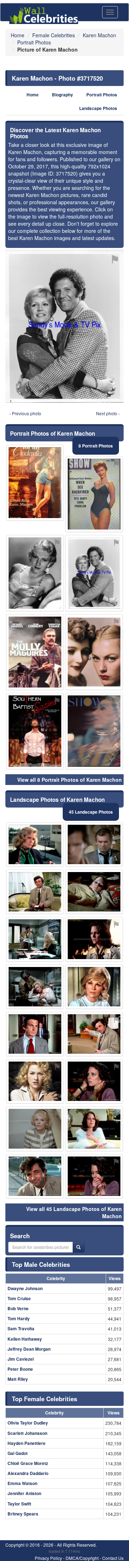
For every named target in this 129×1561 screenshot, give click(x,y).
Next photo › (108, 413)
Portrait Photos (101, 95)
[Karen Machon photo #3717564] (35, 731)
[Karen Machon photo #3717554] (94, 939)
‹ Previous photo (25, 413)
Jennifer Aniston (24, 1493)
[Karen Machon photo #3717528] (94, 986)
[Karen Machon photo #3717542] (94, 1176)
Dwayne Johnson (25, 1288)
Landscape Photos (98, 108)
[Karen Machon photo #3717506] (94, 892)
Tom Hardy (19, 1318)
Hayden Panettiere (27, 1443)
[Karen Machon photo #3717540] (94, 1034)
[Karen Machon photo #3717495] (35, 573)
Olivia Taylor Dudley (28, 1422)
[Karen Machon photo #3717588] (35, 1128)
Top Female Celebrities (44, 1398)
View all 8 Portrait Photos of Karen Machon (69, 779)
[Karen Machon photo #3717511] (94, 731)
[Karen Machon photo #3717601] (35, 892)
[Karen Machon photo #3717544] (35, 844)
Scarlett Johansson (27, 1433)
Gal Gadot (18, 1453)
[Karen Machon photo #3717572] (35, 652)
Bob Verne (18, 1308)
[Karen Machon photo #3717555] (35, 1034)
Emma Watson (22, 1483)
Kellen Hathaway (25, 1339)
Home (33, 95)
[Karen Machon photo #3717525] (35, 1176)
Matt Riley (18, 1379)
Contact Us (113, 1558)
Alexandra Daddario (28, 1473)
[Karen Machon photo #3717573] (94, 1081)
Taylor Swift (19, 1503)
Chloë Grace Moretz (28, 1463)
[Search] (78, 1247)
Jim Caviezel (21, 1359)
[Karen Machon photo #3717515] (35, 1081)
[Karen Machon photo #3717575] (94, 652)
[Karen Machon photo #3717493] (35, 483)
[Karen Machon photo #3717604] (35, 939)
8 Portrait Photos (95, 445)
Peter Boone (20, 1369)
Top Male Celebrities (41, 1264)
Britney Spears (23, 1513)
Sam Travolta (21, 1328)
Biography (62, 95)
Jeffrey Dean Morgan (29, 1349)
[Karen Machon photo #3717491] (35, 986)
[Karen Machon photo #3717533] (94, 844)
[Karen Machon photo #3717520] (94, 573)
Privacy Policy (48, 1558)
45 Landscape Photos (91, 812)
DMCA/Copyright (82, 1558)
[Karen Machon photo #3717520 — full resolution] (64, 326)
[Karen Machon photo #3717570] (94, 494)
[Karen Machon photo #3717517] (94, 1128)
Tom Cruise (19, 1298)
